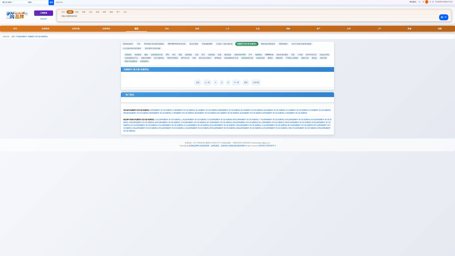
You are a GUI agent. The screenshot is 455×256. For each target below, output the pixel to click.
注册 (57, 2)
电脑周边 (258, 55)
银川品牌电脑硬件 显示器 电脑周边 (300, 125)
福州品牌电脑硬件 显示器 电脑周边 (167, 122)
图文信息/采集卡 (205, 58)
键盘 (146, 55)
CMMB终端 (269, 55)
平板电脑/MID (207, 44)
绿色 (430, 2)
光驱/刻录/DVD (240, 55)
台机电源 (211, 55)
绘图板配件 (144, 61)
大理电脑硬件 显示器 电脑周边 (183, 113)
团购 (288, 28)
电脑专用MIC (146, 58)
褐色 (427, 2)
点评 (349, 28)
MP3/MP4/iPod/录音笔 (177, 44)
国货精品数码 (128, 44)
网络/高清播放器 (131, 61)
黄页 (136, 28)
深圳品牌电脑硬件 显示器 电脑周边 (298, 119)
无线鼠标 (128, 55)
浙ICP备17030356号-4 (267, 146)
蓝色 (423, 2)
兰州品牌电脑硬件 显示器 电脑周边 (193, 122)
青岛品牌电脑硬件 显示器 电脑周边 (171, 128)
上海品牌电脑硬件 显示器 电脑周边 (194, 119)
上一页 (207, 82)
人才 (227, 28)
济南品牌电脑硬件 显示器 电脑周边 (145, 128)
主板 (196, 55)
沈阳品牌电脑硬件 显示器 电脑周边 (248, 125)
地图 (440, 28)
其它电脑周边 (159, 58)
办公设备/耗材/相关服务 (132, 48)
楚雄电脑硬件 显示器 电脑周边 (160, 113)
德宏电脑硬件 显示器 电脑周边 (206, 113)
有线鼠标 (138, 55)
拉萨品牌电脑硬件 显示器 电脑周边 (275, 128)
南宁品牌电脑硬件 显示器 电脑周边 (219, 122)
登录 (61, 2)
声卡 (250, 55)
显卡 (203, 55)
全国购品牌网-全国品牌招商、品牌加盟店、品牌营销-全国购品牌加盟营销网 (217, 146)
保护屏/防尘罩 (311, 55)
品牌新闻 (45, 28)
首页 (15, 28)
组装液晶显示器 (247, 58)
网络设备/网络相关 (268, 44)
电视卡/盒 (305, 58)
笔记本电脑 (194, 44)
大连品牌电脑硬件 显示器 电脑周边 (274, 125)
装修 (409, 28)
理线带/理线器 (172, 58)
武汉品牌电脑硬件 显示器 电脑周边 (171, 125)
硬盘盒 (314, 58)
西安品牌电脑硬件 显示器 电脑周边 (223, 128)
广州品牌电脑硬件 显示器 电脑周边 (272, 119)
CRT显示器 (185, 58)
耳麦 (292, 55)
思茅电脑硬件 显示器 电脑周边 (273, 113)
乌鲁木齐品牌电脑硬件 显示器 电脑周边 (302, 128)
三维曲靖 (43, 13)
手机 (138, 44)
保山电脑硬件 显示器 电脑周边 (207, 110)
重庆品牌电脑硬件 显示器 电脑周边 (246, 119)
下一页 (236, 82)
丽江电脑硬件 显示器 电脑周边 (252, 110)
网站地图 (443, 2)
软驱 (194, 58)
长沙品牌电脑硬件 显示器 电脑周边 (196, 125)
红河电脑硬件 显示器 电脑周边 (320, 110)
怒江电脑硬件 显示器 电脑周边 (228, 113)
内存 (173, 55)
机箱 (219, 55)
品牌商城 (106, 28)
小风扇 (300, 55)
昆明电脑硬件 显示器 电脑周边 (161, 110)
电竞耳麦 (323, 58)
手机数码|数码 (21, 36)
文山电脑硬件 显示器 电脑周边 (297, 110)
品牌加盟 (76, 28)
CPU (167, 55)
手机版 (437, 2)
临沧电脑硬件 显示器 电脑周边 (274, 110)
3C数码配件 (283, 44)
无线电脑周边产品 (131, 58)
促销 (197, 28)
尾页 (246, 82)
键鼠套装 (279, 58)
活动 (167, 28)
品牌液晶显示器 (157, 55)
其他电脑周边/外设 (231, 58)
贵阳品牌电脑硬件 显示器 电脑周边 (245, 122)
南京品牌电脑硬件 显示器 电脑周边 (222, 125)
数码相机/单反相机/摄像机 (154, 44)
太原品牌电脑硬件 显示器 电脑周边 (197, 128)
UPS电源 (218, 58)
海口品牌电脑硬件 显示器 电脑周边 (271, 122)
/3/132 (256, 82)
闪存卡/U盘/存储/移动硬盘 (302, 44)
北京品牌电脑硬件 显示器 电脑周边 (168, 119)
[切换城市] (43, 19)
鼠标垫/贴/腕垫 (282, 55)
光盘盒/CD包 (324, 55)
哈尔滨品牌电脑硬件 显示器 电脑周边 (144, 125)
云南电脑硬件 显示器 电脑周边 (296, 113)
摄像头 (270, 58)
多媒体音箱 (260, 58)
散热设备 (227, 55)
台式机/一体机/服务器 (224, 44)
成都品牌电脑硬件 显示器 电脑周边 (249, 128)
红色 (419, 2)
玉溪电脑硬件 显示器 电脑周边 (184, 110)
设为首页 (449, 2)
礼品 (258, 28)
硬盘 (180, 55)
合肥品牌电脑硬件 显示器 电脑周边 (141, 122)
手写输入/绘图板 (292, 58)
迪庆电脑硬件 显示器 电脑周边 (251, 113)
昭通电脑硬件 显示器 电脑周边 (229, 110)
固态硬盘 (188, 55)
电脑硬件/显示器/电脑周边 (38, 36)
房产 (318, 28)
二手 (379, 28)
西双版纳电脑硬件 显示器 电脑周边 (136, 113)
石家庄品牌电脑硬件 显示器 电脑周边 (298, 122)
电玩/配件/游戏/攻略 (152, 48)
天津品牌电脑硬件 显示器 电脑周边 (220, 119)
